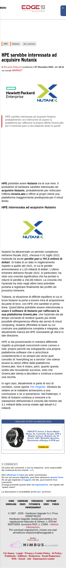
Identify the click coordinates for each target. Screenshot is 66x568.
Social (21, 558)
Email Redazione (51, 556)
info (32, 470)
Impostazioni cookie (43, 558)
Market (17, 70)
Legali (19, 553)
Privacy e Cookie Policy (37, 553)
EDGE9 (22, 504)
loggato (27, 480)
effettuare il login (15, 475)
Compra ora (43, 447)
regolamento (41, 484)
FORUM (55, 504)
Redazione (34, 556)
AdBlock (22, 556)
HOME (11, 501)
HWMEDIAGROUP (33, 507)
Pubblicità (10, 556)
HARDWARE (22, 501)
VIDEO (46, 504)
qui (39, 491)
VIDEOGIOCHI (37, 501)
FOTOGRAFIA (34, 504)
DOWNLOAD (11, 504)
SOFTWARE (51, 501)
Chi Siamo (8, 553)
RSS (14, 558)
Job (29, 558)
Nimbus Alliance (33, 540)
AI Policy (56, 553)
